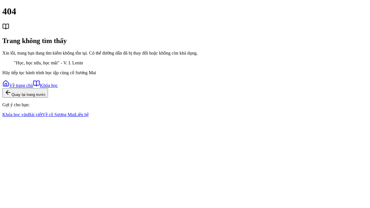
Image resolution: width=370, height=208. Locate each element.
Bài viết (35, 114)
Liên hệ (82, 114)
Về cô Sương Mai (58, 114)
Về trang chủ (21, 85)
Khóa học (49, 85)
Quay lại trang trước (29, 94)
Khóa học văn (15, 114)
